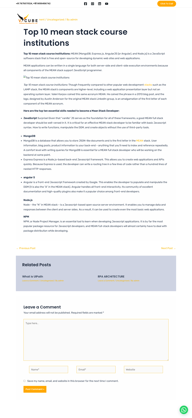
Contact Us (168, 19)
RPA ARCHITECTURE (111, 276)
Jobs (142, 19)
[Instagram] (92, 3)
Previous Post (25, 248)
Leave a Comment (30, 280)
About (90, 19)
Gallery (155, 19)
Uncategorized (47, 280)
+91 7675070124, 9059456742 (33, 3)
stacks (148, 84)
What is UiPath (32, 276)
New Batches (104, 19)
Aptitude (131, 19)
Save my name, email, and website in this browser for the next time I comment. (73, 381)
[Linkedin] (99, 3)
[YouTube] (106, 3)
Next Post (168, 248)
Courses (119, 19)
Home (80, 19)
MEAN (140, 140)
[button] (166, 4)
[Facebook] (85, 3)
